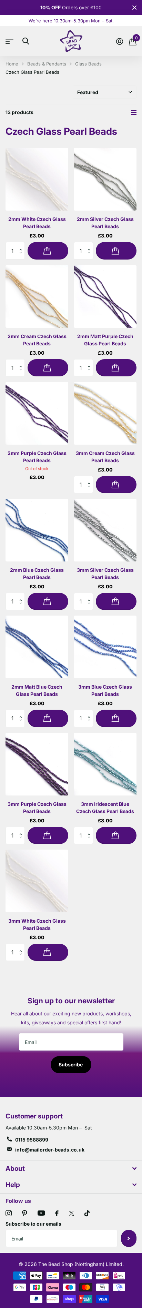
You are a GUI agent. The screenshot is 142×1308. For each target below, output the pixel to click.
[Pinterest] (24, 1213)
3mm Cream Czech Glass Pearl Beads (105, 456)
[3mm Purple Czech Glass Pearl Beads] (37, 764)
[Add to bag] (48, 250)
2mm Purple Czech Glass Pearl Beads (37, 456)
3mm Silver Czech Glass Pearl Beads (105, 573)
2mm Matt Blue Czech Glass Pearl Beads (36, 690)
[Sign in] (119, 41)
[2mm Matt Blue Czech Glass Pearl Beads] (37, 647)
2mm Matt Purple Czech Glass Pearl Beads (105, 339)
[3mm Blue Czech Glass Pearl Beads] (105, 647)
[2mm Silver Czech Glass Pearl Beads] (105, 179)
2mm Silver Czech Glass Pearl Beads (105, 222)
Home (12, 64)
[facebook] (57, 1213)
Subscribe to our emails (33, 1224)
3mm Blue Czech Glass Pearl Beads (105, 690)
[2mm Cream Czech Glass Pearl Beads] (37, 296)
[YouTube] (41, 1213)
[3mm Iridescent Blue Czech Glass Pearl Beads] (105, 764)
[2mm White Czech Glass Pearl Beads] (37, 179)
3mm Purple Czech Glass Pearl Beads (37, 807)
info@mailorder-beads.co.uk (49, 1150)
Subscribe (71, 1064)
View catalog (11, 41)
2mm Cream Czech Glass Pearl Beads (37, 339)
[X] (71, 1213)
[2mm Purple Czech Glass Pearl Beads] (37, 413)
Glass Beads (88, 64)
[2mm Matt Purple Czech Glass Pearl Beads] (105, 296)
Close (134, 7)
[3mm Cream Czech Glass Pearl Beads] (105, 413)
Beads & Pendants (46, 64)
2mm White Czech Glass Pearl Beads (37, 222)
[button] (22, 245)
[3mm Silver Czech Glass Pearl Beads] (105, 530)
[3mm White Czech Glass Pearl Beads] (37, 881)
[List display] (133, 112)
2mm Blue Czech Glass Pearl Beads (37, 573)
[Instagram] (9, 1213)
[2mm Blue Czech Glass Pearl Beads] (37, 530)
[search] (25, 41)
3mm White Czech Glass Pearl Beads (37, 924)
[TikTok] (87, 1213)
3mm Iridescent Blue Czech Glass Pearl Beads (105, 807)
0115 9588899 (31, 1140)
